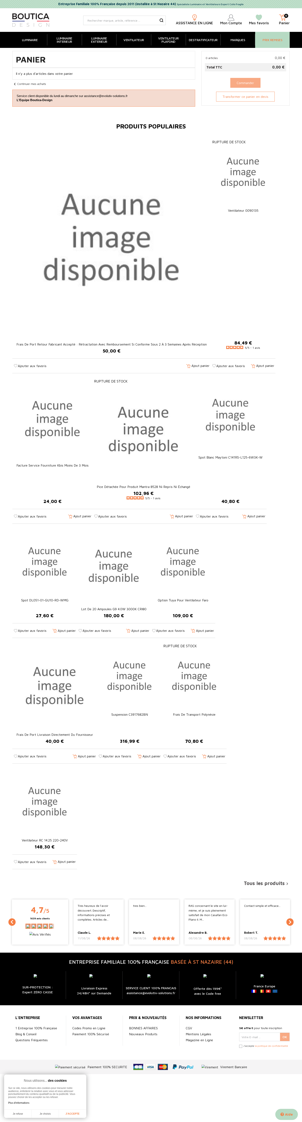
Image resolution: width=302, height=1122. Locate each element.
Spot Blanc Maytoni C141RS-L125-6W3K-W (230, 457)
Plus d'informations (18, 1102)
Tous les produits (267, 883)
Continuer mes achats (29, 84)
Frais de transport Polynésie (194, 714)
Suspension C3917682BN (129, 714)
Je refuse (18, 1113)
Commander (245, 83)
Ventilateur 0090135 (243, 210)
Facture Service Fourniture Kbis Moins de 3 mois (52, 465)
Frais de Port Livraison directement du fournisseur (54, 734)
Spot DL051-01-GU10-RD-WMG (44, 600)
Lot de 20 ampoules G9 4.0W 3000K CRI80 (113, 609)
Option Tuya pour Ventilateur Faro (183, 600)
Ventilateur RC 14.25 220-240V (45, 840)
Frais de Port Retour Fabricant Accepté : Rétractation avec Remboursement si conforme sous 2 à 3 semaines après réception (111, 344)
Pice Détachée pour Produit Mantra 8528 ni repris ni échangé (143, 487)
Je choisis (45, 1113)
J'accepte (73, 1113)
